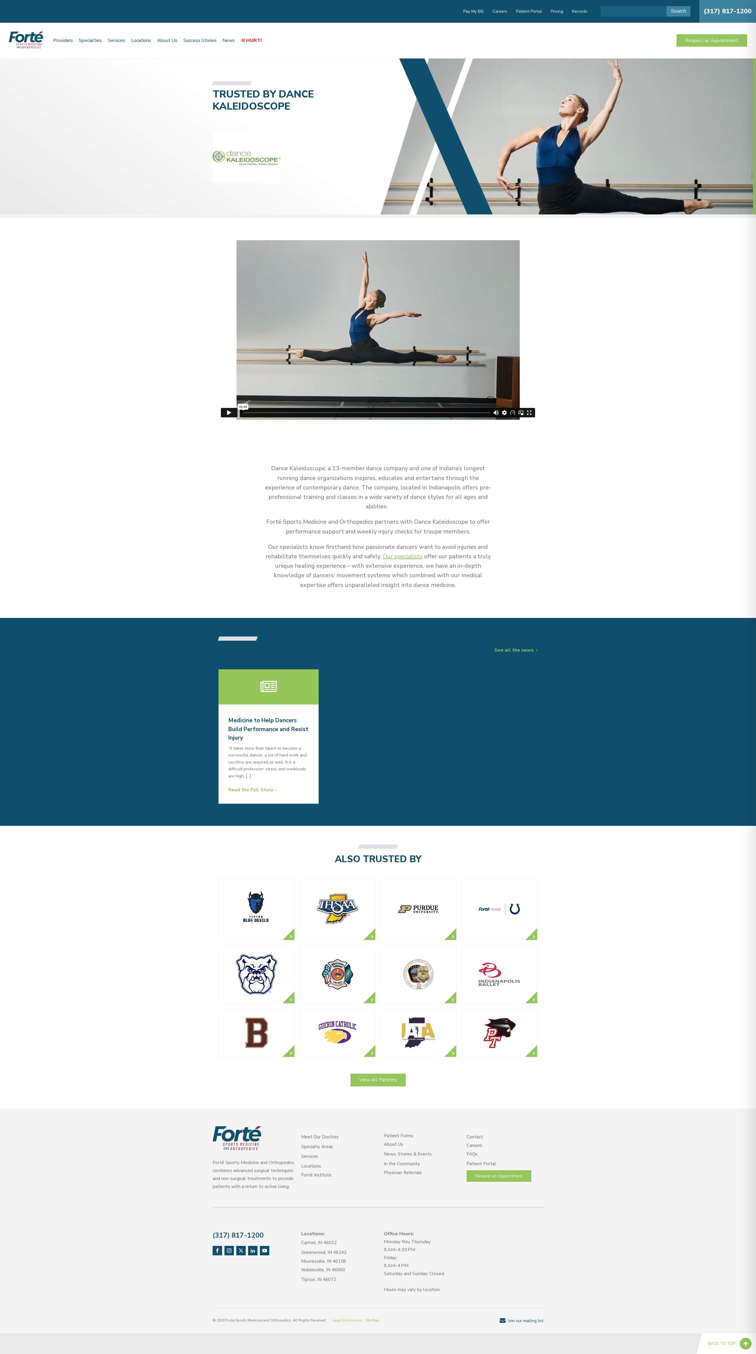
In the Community (402, 1164)
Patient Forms (398, 1136)
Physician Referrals (403, 1173)
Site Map (372, 1320)
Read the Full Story (250, 790)
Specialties (90, 40)
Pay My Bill (473, 11)
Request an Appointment (711, 40)
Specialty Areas (317, 1147)
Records (579, 11)
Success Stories (199, 40)
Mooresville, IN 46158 (323, 1261)
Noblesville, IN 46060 (323, 1270)
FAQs (472, 1154)
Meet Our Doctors (319, 1137)
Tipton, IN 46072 (318, 1280)
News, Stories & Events (408, 1154)
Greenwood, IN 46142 (323, 1252)
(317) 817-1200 (728, 11)
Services (116, 40)
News (228, 40)
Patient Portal (529, 11)
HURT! (254, 40)
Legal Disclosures (347, 1320)
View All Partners (378, 1080)
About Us (167, 40)
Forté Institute (316, 1175)
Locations (141, 40)
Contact (475, 1137)
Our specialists (403, 556)
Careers (500, 11)
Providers (63, 40)
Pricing (557, 11)
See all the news (514, 650)
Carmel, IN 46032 (319, 1243)
